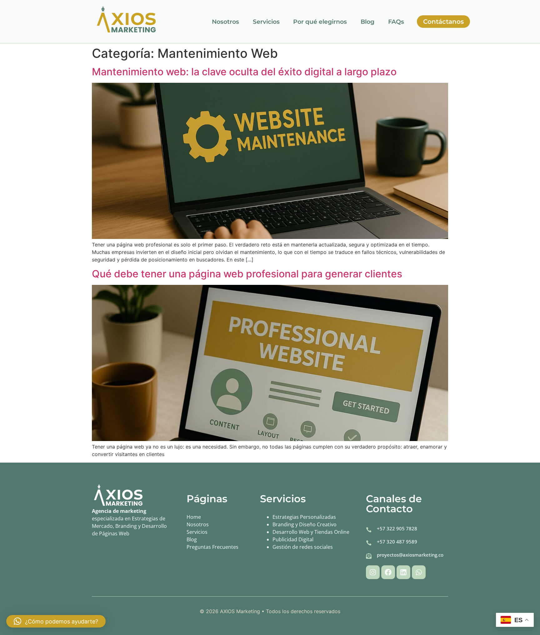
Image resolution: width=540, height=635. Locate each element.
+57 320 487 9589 (397, 541)
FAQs (396, 21)
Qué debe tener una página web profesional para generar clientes (247, 274)
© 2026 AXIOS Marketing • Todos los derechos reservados (270, 611)
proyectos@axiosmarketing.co (410, 555)
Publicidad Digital (292, 539)
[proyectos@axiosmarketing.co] (369, 556)
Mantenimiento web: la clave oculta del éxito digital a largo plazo (244, 72)
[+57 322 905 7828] (369, 530)
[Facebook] (388, 572)
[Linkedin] (403, 572)
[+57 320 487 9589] (369, 543)
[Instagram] (373, 572)
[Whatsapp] (419, 572)
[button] (56, 621)
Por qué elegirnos (320, 21)
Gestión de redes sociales (302, 546)
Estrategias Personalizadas (304, 516)
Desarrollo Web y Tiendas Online (310, 531)
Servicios (266, 21)
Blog (367, 21)
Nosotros (225, 21)
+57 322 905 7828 (397, 528)
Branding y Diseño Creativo (304, 524)
